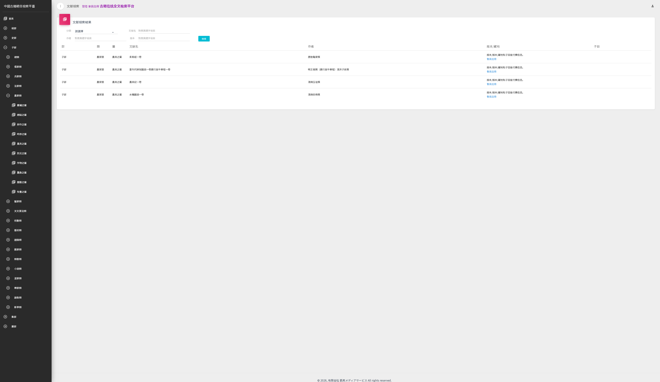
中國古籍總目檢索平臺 (19, 6)
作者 (68, 38)
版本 (132, 38)
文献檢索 (73, 6)
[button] (96, 31)
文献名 (132, 30)
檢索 (204, 38)
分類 (68, 30)
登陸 (84, 6)
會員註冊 (93, 6)
